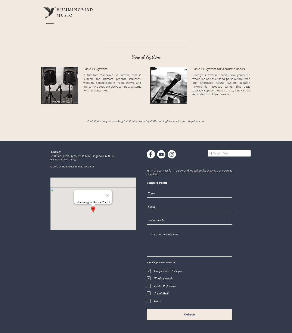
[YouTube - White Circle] (161, 154)
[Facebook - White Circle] (151, 154)
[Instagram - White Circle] (172, 154)
